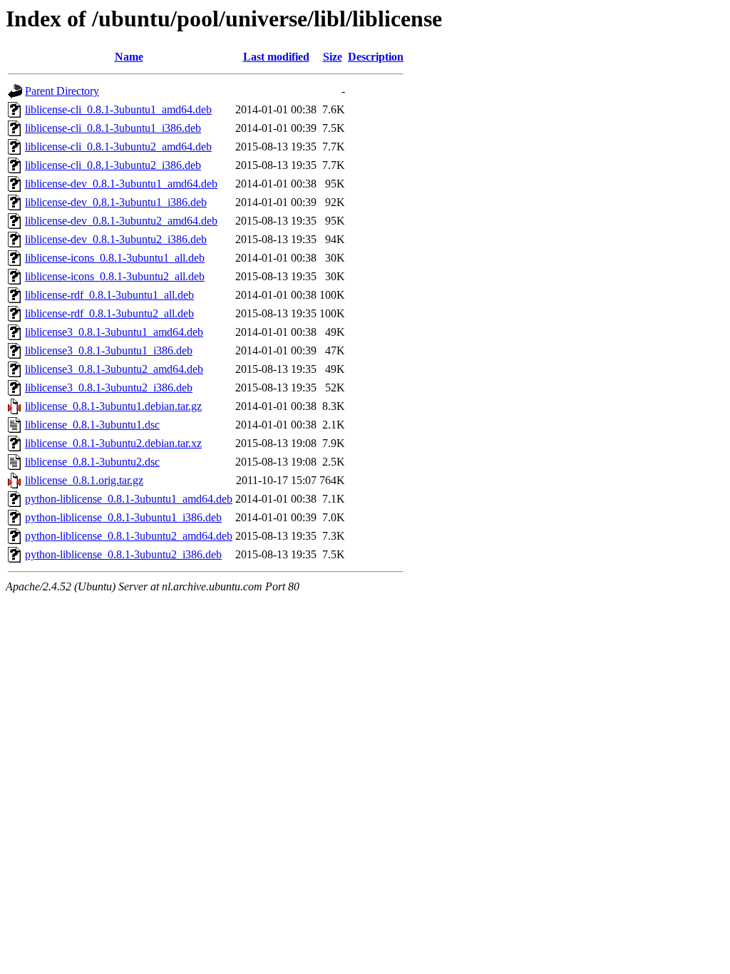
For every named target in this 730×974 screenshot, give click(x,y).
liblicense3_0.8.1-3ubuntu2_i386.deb (108, 387)
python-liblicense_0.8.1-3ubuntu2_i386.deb (123, 554)
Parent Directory (62, 91)
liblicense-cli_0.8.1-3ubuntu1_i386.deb (113, 128)
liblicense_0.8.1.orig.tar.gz (84, 480)
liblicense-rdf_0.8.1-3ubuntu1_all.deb (109, 295)
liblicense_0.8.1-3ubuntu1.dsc (92, 425)
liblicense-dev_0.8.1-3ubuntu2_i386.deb (116, 239)
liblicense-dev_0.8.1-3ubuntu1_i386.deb (116, 202)
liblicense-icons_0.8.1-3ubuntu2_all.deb (115, 276)
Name (129, 57)
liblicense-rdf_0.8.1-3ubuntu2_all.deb (109, 313)
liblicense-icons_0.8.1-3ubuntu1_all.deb (115, 258)
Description (375, 57)
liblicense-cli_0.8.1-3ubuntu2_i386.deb (113, 165)
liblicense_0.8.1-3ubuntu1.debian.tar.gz (113, 406)
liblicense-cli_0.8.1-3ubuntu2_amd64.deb (118, 146)
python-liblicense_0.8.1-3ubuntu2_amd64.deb (128, 536)
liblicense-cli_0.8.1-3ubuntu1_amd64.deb (118, 109)
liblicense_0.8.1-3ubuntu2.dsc (92, 462)
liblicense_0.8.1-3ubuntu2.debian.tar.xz (113, 443)
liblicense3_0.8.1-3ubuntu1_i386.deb (108, 350)
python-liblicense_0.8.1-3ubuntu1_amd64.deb (128, 499)
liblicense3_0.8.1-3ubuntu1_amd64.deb (114, 332)
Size (332, 57)
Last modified (276, 57)
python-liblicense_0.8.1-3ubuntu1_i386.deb (123, 517)
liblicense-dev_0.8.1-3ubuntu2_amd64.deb (121, 221)
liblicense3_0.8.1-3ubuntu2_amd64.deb (114, 369)
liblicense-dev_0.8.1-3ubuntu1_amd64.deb (121, 184)
